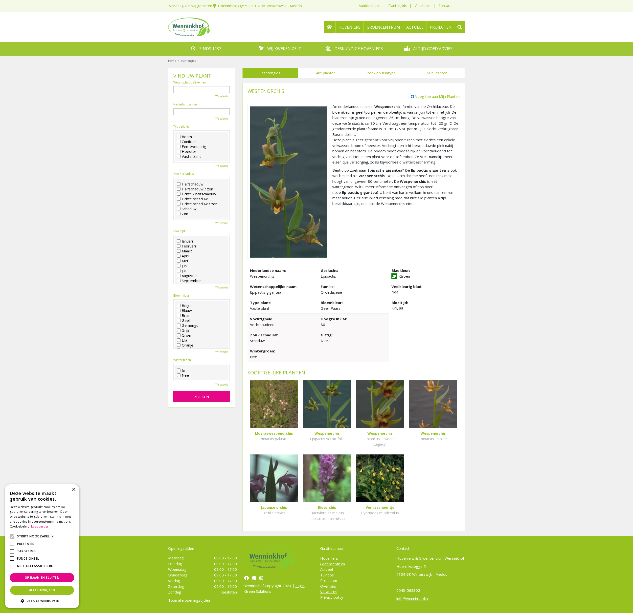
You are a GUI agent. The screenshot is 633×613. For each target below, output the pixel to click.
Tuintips (327, 574)
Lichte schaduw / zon (199, 203)
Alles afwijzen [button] (42, 590)
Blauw (187, 310)
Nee (185, 375)
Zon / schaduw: (184, 174)
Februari (189, 246)
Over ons (328, 586)
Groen (187, 335)
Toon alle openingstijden (189, 600)
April (185, 256)
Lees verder (39, 526)
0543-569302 (408, 590)
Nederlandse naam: (187, 104)
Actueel (326, 569)
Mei (185, 261)
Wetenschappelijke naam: (191, 82)
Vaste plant (191, 156)
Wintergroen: (182, 360)
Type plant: (181, 126)
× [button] (73, 489)
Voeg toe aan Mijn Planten (437, 96)
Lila (184, 340)
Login (300, 585)
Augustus (190, 275)
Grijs (186, 330)
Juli (184, 270)
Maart (187, 251)
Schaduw (189, 208)
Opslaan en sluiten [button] (42, 577)
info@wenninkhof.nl (412, 598)
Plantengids (397, 5)
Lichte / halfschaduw (199, 194)
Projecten (328, 580)
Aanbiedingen (369, 5)
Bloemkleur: (181, 295)
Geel (186, 320)
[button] (42, 600)
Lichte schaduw (195, 199)
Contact (444, 5)
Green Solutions (257, 591)
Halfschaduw (192, 184)
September (191, 280)
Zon (185, 213)
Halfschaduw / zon (197, 189)
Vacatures (422, 5)
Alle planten (326, 72)
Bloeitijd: (179, 231)
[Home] (330, 27)
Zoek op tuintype (381, 72)
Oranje (187, 345)
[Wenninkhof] (189, 26)
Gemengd (190, 325)
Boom (187, 136)
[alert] (42, 546)
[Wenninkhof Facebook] (247, 578)
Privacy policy (331, 597)
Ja (183, 370)
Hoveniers (329, 558)
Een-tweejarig (194, 146)
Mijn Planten (437, 72)
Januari (187, 241)
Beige (187, 305)
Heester (189, 151)
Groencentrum (332, 563)
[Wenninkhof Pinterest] (254, 578)
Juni (184, 265)
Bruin (186, 315)
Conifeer (189, 141)
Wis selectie (221, 96)
